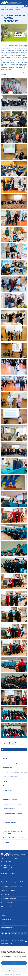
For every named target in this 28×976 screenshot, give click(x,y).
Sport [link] (4, 818)
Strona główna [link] (5, 8)
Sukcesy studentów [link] (7, 827)
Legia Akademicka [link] (7, 790)
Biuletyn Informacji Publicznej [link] (8, 898)
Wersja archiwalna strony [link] (7, 902)
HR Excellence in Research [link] (8, 873)
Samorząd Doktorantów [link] (9, 808)
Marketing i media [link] (6, 911)
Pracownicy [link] (4, 915)
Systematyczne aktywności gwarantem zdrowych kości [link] (12, 832)
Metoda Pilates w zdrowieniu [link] (10, 799)
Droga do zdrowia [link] (7, 767)
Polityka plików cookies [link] (9, 974)
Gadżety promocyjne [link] (8, 785)
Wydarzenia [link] (6, 842)
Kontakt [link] (3, 923)
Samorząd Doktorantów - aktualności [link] (12, 813)
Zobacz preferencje (14, 971)
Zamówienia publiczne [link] (7, 919)
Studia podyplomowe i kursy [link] (10, 822)
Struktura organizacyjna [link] (7, 877)
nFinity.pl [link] (9, 943)
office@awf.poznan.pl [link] (10, 869)
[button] (26, 948)
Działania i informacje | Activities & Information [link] (15, 772)
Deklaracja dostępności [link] (7, 927)
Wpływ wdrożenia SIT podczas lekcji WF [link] (13, 837)
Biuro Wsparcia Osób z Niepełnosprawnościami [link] (15, 763)
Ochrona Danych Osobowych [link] (8, 907)
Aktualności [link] (14, 8)
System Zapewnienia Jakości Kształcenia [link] (11, 886)
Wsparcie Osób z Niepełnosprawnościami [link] (12, 882)
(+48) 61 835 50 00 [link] (7, 865)
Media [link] (4, 795)
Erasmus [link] (5, 781)
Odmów (14, 967)
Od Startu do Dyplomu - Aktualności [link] (12, 804)
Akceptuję (14, 963)
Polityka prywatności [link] (18, 974)
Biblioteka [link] (5, 758)
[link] (26, 5)
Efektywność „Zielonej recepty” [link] (10, 776)
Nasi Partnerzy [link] (5, 894)
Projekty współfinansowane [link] (8, 890)
